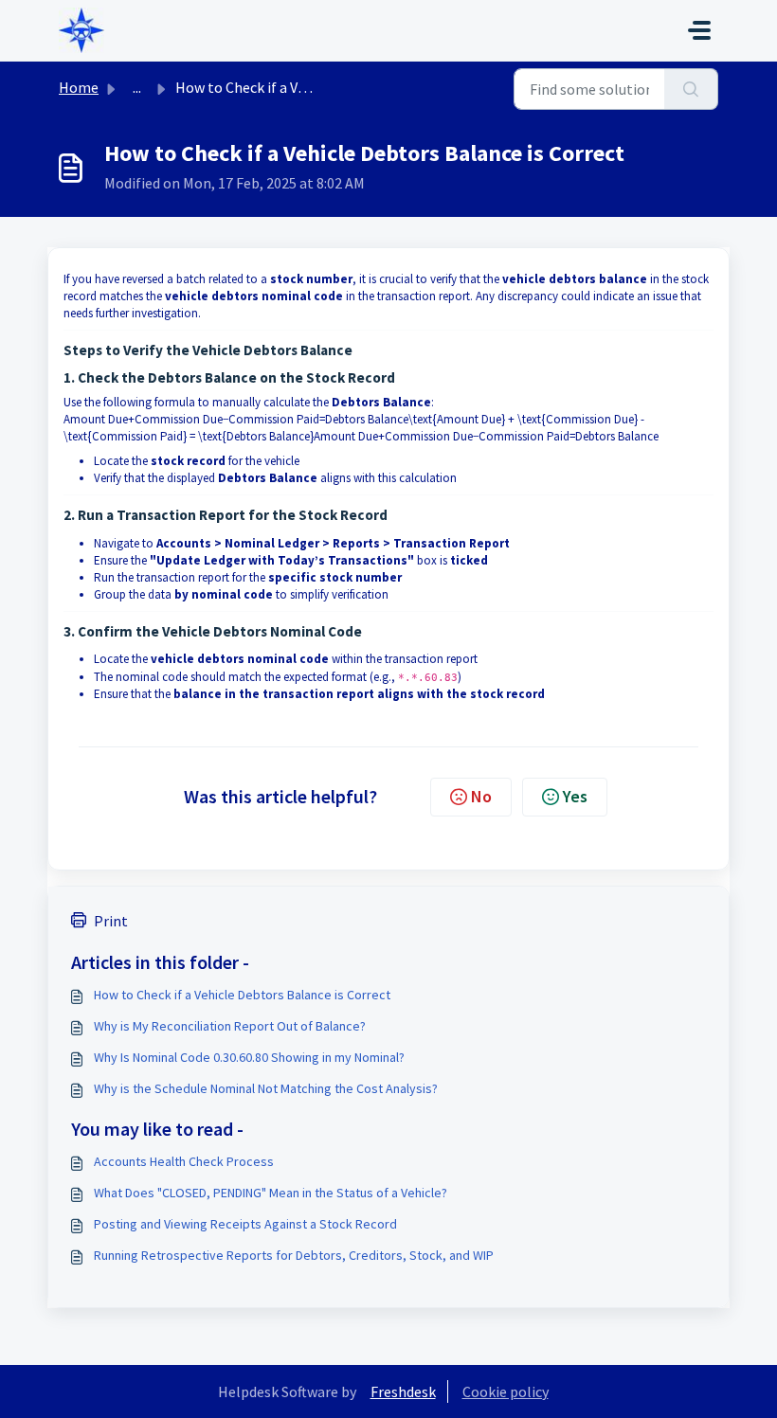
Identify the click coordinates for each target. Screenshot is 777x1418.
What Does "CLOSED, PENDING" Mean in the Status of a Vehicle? (270, 1192)
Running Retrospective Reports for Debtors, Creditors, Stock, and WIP (294, 1255)
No (481, 796)
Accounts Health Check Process (184, 1161)
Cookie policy (505, 1391)
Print (111, 920)
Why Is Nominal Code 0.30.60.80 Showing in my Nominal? (249, 1057)
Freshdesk (403, 1391)
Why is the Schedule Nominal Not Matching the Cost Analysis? (266, 1088)
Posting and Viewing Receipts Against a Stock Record (245, 1223)
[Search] (691, 89)
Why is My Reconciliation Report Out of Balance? (230, 1025)
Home (79, 87)
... (137, 87)
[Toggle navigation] (699, 30)
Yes (575, 796)
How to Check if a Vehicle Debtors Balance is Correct (242, 994)
